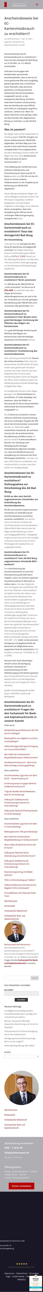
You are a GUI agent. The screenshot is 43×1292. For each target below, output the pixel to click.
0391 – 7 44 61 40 (13, 1147)
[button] (37, 6)
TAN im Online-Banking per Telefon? (19, 880)
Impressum (9, 1273)
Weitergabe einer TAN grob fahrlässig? (20, 831)
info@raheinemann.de (17, 1152)
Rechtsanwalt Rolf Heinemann (17, 944)
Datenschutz (21, 1273)
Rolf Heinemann (14, 39)
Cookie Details (18, 1276)
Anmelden (21, 1000)
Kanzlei (22, 45)
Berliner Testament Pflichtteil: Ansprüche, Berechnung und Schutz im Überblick (21, 1024)
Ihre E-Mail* (8, 990)
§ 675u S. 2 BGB (18, 256)
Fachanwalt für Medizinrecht (15, 911)
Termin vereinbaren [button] (21, 1186)
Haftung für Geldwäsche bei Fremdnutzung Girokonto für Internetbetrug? (16, 802)
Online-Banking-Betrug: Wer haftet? (19, 1045)
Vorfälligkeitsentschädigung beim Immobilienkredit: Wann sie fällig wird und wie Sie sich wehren (20, 1013)
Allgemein (8, 42)
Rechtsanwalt (9, 906)
